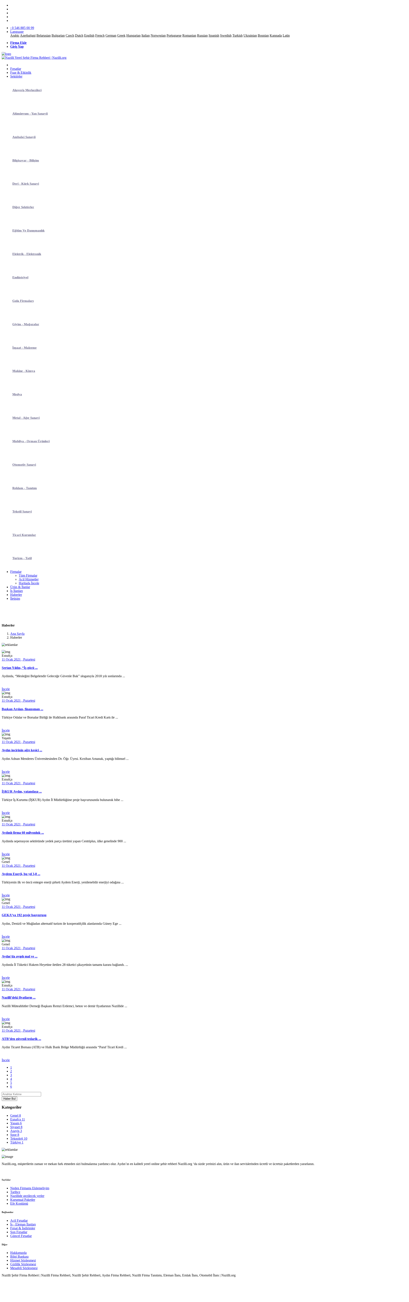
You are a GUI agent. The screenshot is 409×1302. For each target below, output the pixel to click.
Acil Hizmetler (29, 579)
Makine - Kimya (23, 371)
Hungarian (133, 35)
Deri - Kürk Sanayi (25, 183)
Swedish (226, 35)
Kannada (276, 35)
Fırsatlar (15, 69)
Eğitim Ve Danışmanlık (28, 230)
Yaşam (16, 1123)
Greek (121, 35)
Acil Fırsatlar (19, 1220)
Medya (17, 394)
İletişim (15, 598)
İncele (6, 689)
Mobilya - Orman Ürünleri (31, 441)
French (100, 35)
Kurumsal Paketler (22, 1199)
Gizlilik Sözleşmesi (23, 1264)
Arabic (14, 35)
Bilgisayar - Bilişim (25, 160)
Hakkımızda (18, 1252)
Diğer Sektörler (23, 207)
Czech (70, 35)
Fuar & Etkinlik (20, 72)
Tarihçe (15, 1192)
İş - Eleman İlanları (23, 1224)
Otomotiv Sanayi (24, 464)
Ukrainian (250, 35)
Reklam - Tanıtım (24, 488)
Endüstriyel (20, 277)
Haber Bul (9, 1098)
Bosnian (263, 35)
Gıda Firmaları (23, 300)
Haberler (16, 594)
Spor (14, 1134)
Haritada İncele (29, 583)
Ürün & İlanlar (20, 587)
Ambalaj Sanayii (24, 137)
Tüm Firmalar (28, 575)
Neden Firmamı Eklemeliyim (29, 1188)
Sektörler (16, 76)
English (89, 35)
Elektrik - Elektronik (26, 254)
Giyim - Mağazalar (25, 324)
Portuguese (174, 35)
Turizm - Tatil (22, 558)
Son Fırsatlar (18, 1232)
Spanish (214, 35)
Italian (145, 35)
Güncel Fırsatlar (21, 1236)
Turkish (237, 35)
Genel (15, 1115)
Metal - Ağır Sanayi (26, 417)
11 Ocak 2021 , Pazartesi (18, 659)
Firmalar (16, 571)
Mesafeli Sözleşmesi (23, 1268)
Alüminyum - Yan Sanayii (30, 113)
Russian (202, 35)
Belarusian (43, 35)
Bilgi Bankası (19, 1256)
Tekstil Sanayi (22, 511)
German (110, 35)
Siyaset (16, 1127)
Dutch (79, 35)
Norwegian (158, 35)
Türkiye (16, 1142)
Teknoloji (18, 1138)
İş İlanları (16, 591)
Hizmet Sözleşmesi (23, 1260)
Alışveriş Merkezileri (27, 90)
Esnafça (17, 1119)
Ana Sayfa (17, 633)
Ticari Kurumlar (24, 535)
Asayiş (16, 1131)
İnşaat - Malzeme (24, 347)
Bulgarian (58, 35)
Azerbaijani (28, 35)
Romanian (189, 35)
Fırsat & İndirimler (22, 1228)
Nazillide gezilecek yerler (27, 1196)
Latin (286, 35)
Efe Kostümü (19, 1203)
